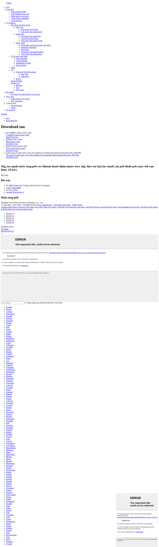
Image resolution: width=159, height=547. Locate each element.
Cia (12, 70)
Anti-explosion (22, 61)
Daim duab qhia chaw (62, 205)
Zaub (13, 67)
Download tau (16, 105)
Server (18, 79)
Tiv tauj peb (10, 110)
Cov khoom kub (45, 205)
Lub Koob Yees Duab (29, 30)
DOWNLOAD (12, 137)
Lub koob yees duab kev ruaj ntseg (71, 207)
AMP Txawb (77, 205)
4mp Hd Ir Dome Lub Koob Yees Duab (101, 207)
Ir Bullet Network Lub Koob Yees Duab (17, 209)
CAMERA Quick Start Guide (17, 135)
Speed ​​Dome (21, 65)
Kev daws (10, 92)
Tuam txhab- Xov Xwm (20, 99)
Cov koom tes (16, 21)
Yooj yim (19, 27)
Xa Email (4, 229)
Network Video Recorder (26, 72)
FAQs (13, 108)
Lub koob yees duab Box (31, 36)
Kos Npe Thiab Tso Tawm (45, 207)
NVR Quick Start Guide (15, 148)
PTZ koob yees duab (19, 56)
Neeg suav (25, 50)
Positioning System (23, 63)
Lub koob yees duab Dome (31, 32)
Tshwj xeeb (20, 43)
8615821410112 (7, 231)
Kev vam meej (16, 101)
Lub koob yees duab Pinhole (32, 52)
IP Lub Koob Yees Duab (20, 25)
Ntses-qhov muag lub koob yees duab (35, 45)
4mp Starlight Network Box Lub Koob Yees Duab (137, 207)
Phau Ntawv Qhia (13, 142)
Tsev (8, 7)
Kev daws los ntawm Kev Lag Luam (25, 94)
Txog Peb (10, 9)
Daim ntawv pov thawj (20, 16)
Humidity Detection (28, 47)
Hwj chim (20, 90)
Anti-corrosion (21, 59)
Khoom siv (15, 83)
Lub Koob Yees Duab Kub (31, 54)
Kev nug (4, 175)
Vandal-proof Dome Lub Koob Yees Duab (17, 207)
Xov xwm (10, 97)
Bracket (19, 85)
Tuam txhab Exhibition (20, 18)
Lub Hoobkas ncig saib (20, 14)
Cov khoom (10, 23)
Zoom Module (16, 81)
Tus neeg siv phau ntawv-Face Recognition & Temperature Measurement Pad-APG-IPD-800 (42, 155)
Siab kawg (20, 34)
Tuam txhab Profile (18, 12)
